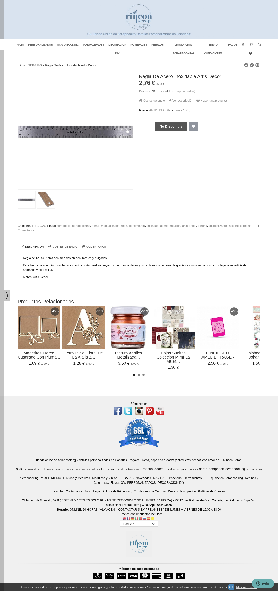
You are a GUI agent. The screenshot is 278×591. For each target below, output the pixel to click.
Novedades (143, 478)
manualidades (110, 225)
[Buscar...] (259, 44)
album (37, 469)
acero (164, 225)
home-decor (107, 469)
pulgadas (153, 225)
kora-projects (134, 469)
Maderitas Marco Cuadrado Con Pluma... (39, 355)
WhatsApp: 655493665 (157, 505)
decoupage (80, 469)
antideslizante (218, 225)
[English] (124, 519)
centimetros (137, 225)
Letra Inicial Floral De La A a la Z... (84, 355)
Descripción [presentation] (34, 246)
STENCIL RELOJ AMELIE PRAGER (217, 355)
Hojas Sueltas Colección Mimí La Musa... (173, 357)
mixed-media (172, 469)
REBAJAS (157, 44)
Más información (246, 587)
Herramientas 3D (195, 478)
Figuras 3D (117, 482)
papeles (193, 469)
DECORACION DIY (117, 46)
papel (184, 469)
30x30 (19, 469)
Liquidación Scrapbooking (226, 478)
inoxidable (235, 225)
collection (46, 469)
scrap (95, 225)
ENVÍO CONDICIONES (213, 46)
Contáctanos (74, 491)
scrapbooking (81, 225)
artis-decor (189, 225)
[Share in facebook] (246, 65)
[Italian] (136, 519)
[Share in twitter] (252, 65)
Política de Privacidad (117, 491)
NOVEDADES (138, 44)
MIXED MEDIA (51, 478)
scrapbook (64, 225)
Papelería (175, 478)
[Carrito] (251, 44)
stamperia (257, 469)
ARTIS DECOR (159, 110)
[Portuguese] (140, 519)
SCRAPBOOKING (68, 44)
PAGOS (233, 44)
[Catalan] (153, 519)
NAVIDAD (160, 478)
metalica (175, 225)
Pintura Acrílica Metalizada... (128, 355)
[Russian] (144, 519)
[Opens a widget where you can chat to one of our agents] (263, 584)
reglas (247, 225)
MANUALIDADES (93, 44)
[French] (128, 519)
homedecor (121, 469)
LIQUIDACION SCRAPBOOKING (183, 46)
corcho (202, 225)
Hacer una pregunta (213, 100)
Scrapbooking (29, 478)
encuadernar (93, 469)
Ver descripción (182, 100)
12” (255, 225)
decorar (69, 469)
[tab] (32, 246)
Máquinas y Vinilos (104, 478)
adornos (29, 469)
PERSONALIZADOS (40, 44)
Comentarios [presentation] (96, 246)
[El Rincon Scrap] (139, 19)
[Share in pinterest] (257, 65)
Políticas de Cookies (211, 491)
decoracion (58, 469)
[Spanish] (148, 519)
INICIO (20, 44)
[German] (132, 519)
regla (124, 225)
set (248, 469)
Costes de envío (154, 100)
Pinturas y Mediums (76, 478)
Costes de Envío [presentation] (64, 246)
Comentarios (26, 230)
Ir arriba (58, 491)
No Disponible (171, 126)
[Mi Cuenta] (242, 44)
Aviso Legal (92, 491)
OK (231, 587)
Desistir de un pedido (182, 491)
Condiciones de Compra (150, 491)
